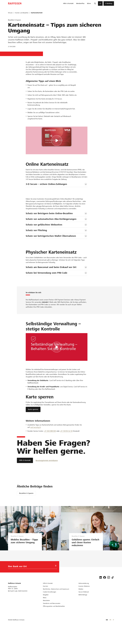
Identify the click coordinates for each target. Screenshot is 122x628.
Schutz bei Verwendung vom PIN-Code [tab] (46, 273)
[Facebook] (104, 577)
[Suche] (95, 3)
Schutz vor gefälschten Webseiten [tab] (44, 224)
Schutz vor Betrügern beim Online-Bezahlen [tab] (49, 213)
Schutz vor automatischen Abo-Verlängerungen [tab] (51, 219)
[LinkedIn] (100, 577)
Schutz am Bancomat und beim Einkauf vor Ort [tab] (51, 267)
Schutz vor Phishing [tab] (36, 230)
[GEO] (55, 566)
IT (113, 620)
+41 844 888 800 (50, 431)
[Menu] (100, 3)
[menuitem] (68, 3)
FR (110, 620)
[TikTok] (112, 577)
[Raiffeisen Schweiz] (14, 3)
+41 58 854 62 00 (66, 431)
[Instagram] (108, 577)
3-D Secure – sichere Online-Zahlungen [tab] (46, 184)
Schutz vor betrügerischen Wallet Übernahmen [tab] (51, 236)
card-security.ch (35, 427)
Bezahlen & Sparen (26, 493)
